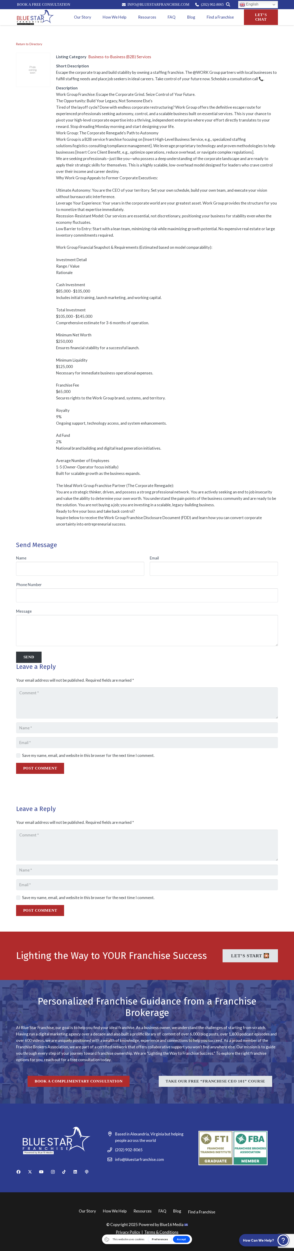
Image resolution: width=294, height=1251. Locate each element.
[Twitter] (33, 1172)
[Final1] (35, 17)
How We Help (115, 1211)
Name (21, 558)
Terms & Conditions (161, 1232)
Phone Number (29, 584)
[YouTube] (44, 1172)
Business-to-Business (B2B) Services (119, 56)
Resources (142, 1211)
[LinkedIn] (78, 1172)
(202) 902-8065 (129, 1149)
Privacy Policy (128, 1232)
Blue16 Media (172, 1224)
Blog (177, 1211)
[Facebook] (21, 1172)
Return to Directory (29, 44)
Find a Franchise (201, 1211)
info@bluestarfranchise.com (139, 1159)
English (251, 4)
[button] (264, 1240)
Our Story (87, 1211)
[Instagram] (55, 1172)
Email (154, 558)
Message (24, 611)
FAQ (162, 1211)
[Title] (90, 1172)
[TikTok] (67, 1172)
